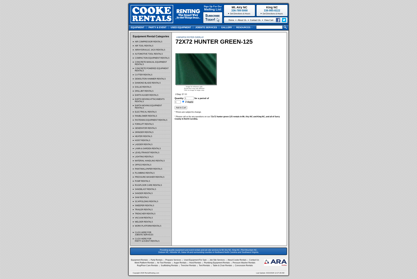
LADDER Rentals (143, 144)
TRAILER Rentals (144, 209)
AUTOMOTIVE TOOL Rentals (149, 54)
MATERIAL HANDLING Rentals (150, 161)
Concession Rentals (244, 265)
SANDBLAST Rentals (145, 189)
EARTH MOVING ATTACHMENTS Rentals (150, 100)
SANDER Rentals (144, 193)
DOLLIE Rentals (143, 87)
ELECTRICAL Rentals (146, 112)
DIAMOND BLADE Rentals (148, 83)
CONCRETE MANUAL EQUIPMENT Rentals (151, 63)
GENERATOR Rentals (146, 128)
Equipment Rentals (139, 260)
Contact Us (255, 20)
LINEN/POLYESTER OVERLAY (190, 37)
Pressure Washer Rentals (244, 263)
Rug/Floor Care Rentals (147, 265)
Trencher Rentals (188, 265)
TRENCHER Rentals (145, 214)
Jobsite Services (206, 27)
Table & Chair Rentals (222, 265)
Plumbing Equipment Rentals (217, 263)
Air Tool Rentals (164, 263)
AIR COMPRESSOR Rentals (148, 42)
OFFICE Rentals (143, 165)
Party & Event (157, 27)
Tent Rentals (204, 265)
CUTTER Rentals (143, 75)
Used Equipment (181, 27)
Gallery (226, 27)
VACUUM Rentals (144, 218)
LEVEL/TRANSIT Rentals (147, 152)
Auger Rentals (180, 263)
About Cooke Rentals (237, 260)
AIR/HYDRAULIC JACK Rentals (150, 50)
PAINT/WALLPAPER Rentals (148, 169)
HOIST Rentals (142, 140)
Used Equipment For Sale (195, 260)
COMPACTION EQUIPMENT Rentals (152, 58)
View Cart (268, 20)
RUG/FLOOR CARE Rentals (148, 185)
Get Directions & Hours (273, 14)
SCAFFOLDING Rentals (146, 201)
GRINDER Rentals (144, 132)
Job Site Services (217, 260)
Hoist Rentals (195, 263)
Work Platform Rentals (144, 263)
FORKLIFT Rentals (144, 124)
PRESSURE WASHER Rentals (149, 177)
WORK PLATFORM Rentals (148, 226)
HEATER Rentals (143, 136)
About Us (242, 20)
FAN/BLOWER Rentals (146, 116)
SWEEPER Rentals (144, 205)
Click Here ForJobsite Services (144, 233)
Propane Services (173, 260)
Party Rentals (157, 260)
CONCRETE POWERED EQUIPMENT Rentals (152, 69)
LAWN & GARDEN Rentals (148, 148)
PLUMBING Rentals (145, 173)
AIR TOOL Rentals (144, 46)
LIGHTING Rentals (144, 157)
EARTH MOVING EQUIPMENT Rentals (148, 106)
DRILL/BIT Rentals (144, 91)
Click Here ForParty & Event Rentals (147, 240)
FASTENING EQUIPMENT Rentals (151, 120)
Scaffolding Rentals (169, 265)
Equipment (137, 27)
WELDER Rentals (144, 222)
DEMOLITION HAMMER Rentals (150, 79)
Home (231, 20)
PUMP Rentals (142, 181)
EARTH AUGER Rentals (146, 95)
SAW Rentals (142, 197)
